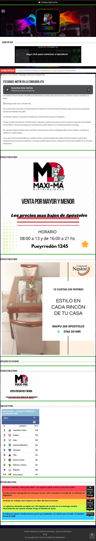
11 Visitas (90, 507)
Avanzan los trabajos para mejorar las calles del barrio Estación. (30, 501)
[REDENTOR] (48, 21)
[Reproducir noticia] (7, 89)
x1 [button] (89, 89)
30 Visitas (90, 488)
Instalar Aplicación (49, 2)
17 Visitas (90, 494)
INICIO (5, 75)
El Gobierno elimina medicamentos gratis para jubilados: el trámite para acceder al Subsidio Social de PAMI (43, 515)
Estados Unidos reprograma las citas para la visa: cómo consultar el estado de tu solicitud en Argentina (43, 494)
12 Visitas (90, 502)
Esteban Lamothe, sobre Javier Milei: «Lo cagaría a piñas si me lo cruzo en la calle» (39, 487)
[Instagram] (46, 534)
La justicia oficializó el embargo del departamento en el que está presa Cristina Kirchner (46, 71)
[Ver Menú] (3, 11)
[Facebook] (44, 534)
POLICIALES (13, 75)
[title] (92, 536)
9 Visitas (90, 514)
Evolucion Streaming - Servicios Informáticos (56, 531)
